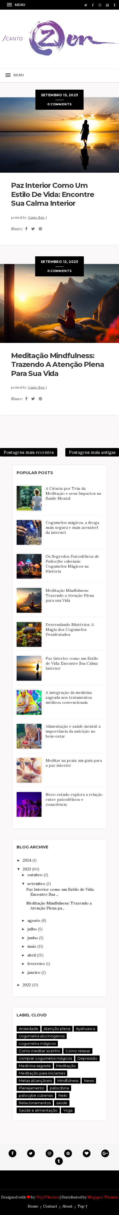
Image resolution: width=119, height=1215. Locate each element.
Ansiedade (28, 1028)
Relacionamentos (35, 1103)
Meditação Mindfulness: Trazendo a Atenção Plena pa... (59, 906)
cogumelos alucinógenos (41, 1036)
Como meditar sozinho (39, 1051)
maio (32, 946)
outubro (35, 874)
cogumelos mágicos (37, 1043)
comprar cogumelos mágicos (45, 1058)
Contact (50, 1206)
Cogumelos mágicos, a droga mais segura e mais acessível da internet (72, 527)
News (89, 1080)
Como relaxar (78, 1051)
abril (32, 955)
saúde (61, 1103)
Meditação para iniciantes (42, 1073)
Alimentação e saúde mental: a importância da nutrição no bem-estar (73, 731)
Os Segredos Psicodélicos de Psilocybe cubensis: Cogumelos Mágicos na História (72, 564)
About (67, 1206)
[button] (17, 5)
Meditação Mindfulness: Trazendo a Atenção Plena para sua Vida (57, 364)
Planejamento (31, 1088)
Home (33, 1206)
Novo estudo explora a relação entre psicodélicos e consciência (74, 799)
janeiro (34, 972)
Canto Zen (36, 217)
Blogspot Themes (102, 1197)
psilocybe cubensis (36, 1095)
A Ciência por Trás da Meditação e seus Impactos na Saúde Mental (73, 493)
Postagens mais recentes (29, 452)
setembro (36, 883)
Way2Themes (47, 1197)
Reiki (62, 1095)
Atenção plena (57, 1028)
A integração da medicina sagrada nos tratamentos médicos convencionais (69, 697)
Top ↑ (82, 1206)
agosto (34, 920)
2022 (27, 984)
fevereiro (36, 963)
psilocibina (59, 1088)
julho (32, 929)
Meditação (66, 1065)
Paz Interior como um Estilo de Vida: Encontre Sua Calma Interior (52, 194)
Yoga (68, 1110)
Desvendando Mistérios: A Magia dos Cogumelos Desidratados (70, 629)
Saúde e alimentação (38, 1110)
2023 (27, 869)
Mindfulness (67, 1080)
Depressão (87, 1058)
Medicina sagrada (35, 1065)
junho (33, 937)
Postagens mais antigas (92, 452)
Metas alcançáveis (35, 1080)
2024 (27, 860)
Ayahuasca (85, 1028)
